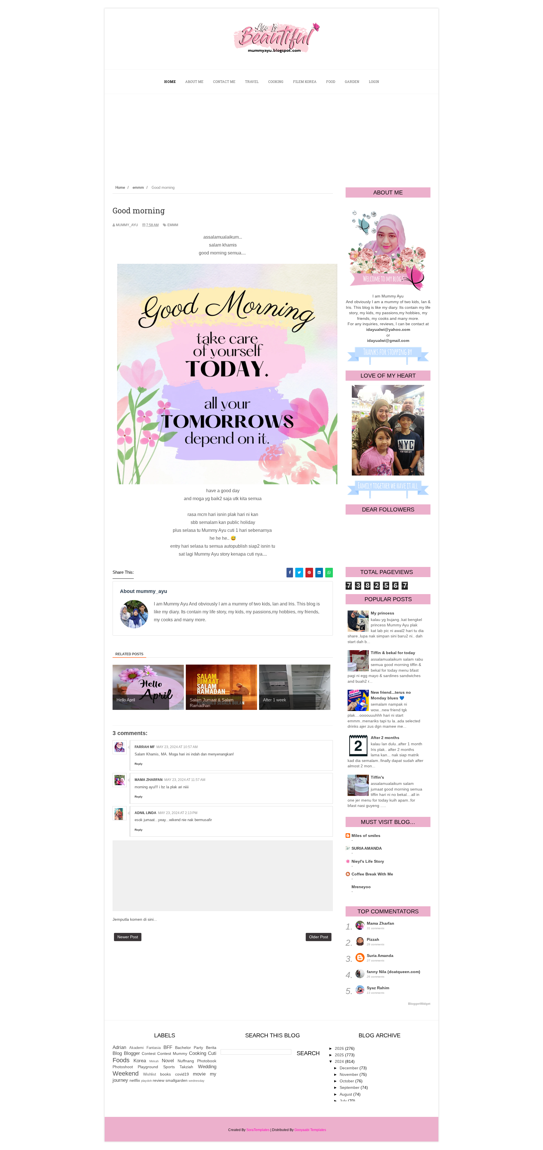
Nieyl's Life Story (368, 861)
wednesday (196, 1080)
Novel (168, 1060)
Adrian (119, 1047)
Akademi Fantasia (145, 1048)
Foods (121, 1060)
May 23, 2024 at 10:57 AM (177, 747)
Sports (169, 1067)
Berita (211, 1047)
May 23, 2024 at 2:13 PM (177, 813)
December (349, 1068)
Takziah (186, 1067)
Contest (149, 1053)
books (165, 1074)
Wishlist (149, 1074)
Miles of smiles (366, 835)
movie (199, 1074)
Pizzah (373, 939)
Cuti (212, 1053)
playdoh (146, 1080)
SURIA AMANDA (367, 848)
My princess (382, 613)
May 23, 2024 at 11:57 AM (184, 780)
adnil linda (145, 813)
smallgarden (176, 1080)
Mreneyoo (361, 887)
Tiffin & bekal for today (393, 652)
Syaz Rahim (378, 988)
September (350, 1087)
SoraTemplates (258, 1130)
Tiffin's (377, 777)
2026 (340, 1048)
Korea (139, 1060)
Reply (139, 763)
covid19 (182, 1074)
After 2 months (385, 737)
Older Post (318, 937)
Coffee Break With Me (372, 874)
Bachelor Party (189, 1047)
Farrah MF (145, 747)
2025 (340, 1055)
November (349, 1074)
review (158, 1080)
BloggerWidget (419, 1003)
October (347, 1081)
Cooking (197, 1053)
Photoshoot (123, 1067)
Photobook (206, 1061)
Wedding (207, 1066)
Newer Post (127, 937)
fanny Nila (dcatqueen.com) (393, 971)
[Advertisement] (271, 136)
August (346, 1094)
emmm (172, 225)
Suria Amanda (380, 955)
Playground (148, 1067)
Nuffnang (186, 1061)
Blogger (132, 1053)
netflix (135, 1080)
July (344, 1100)
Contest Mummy (172, 1053)
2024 (340, 1061)
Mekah (154, 1061)
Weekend (126, 1073)
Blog (117, 1053)
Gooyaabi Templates (310, 1130)
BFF (167, 1047)
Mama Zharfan (149, 780)
